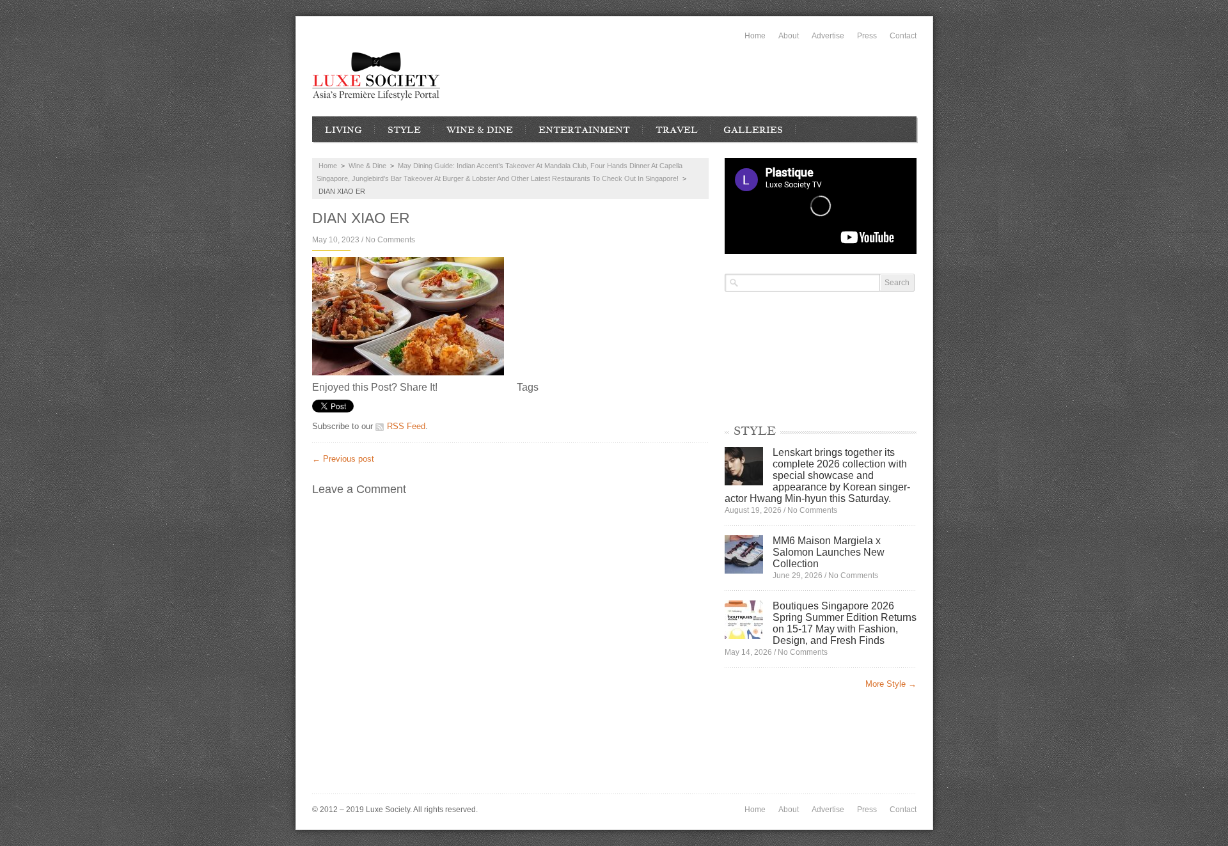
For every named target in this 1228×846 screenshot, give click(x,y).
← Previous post (343, 459)
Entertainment (584, 130)
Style (404, 130)
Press (867, 35)
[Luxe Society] (376, 76)
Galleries (753, 130)
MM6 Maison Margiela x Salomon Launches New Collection (829, 552)
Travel (677, 130)
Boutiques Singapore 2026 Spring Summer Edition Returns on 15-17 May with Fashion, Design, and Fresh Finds (845, 623)
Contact (903, 35)
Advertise (828, 35)
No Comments (390, 239)
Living (343, 130)
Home (755, 35)
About (788, 35)
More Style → (891, 684)
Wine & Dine (479, 130)
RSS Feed (406, 426)
